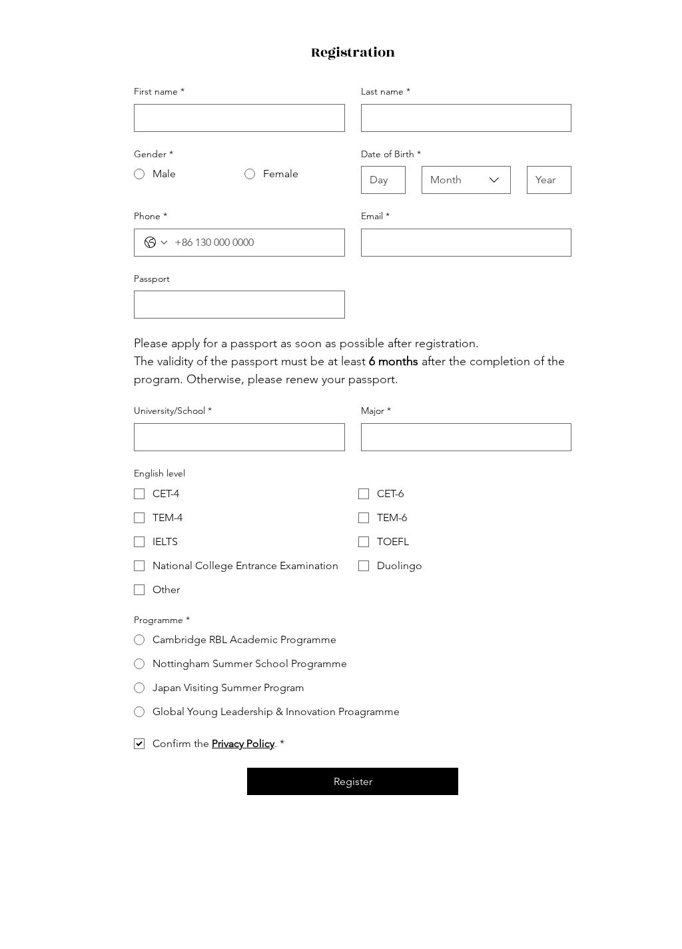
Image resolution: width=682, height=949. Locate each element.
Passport (152, 279)
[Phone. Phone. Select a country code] (156, 243)
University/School (173, 411)
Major (376, 411)
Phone (150, 216)
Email (375, 216)
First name (159, 91)
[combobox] (466, 180)
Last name (385, 91)
